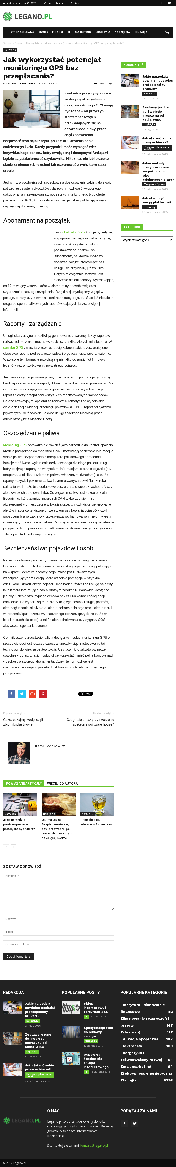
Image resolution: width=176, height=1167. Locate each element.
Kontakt (75, 3)
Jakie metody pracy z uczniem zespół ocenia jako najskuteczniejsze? (158, 171)
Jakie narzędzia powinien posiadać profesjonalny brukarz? (19, 824)
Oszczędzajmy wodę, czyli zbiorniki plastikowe (23, 722)
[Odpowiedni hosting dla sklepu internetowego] (71, 1058)
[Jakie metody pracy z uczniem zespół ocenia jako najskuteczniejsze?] (130, 167)
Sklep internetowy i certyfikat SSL (96, 1008)
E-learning (150, 207)
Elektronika (131, 1046)
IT (69, 32)
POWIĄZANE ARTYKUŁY (24, 783)
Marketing (83, 32)
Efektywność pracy (154, 184)
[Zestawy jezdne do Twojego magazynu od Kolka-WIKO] (130, 111)
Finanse (57, 32)
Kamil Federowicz (23, 83)
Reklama (60, 3)
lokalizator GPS (73, 232)
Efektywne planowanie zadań (157, 148)
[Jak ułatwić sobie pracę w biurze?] (130, 142)
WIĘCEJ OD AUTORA (62, 783)
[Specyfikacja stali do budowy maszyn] (71, 1032)
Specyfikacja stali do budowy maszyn (98, 1032)
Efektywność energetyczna (146, 1073)
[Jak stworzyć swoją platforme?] (130, 202)
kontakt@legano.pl (94, 1145)
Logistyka (102, 32)
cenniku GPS (13, 347)
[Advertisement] (119, 16)
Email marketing (136, 1066)
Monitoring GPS (15, 445)
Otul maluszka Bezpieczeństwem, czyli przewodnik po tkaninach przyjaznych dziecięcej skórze (57, 829)
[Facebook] (161, 3)
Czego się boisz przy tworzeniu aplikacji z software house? (90, 722)
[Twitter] (169, 3)
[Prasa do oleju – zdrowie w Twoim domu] (97, 804)
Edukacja (140, 32)
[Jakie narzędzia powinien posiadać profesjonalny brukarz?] (20, 804)
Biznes (43, 32)
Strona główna (22, 32)
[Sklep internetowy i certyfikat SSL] (71, 1007)
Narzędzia (122, 32)
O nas (47, 3)
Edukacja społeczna (139, 1039)
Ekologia (128, 1080)
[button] (167, 32)
